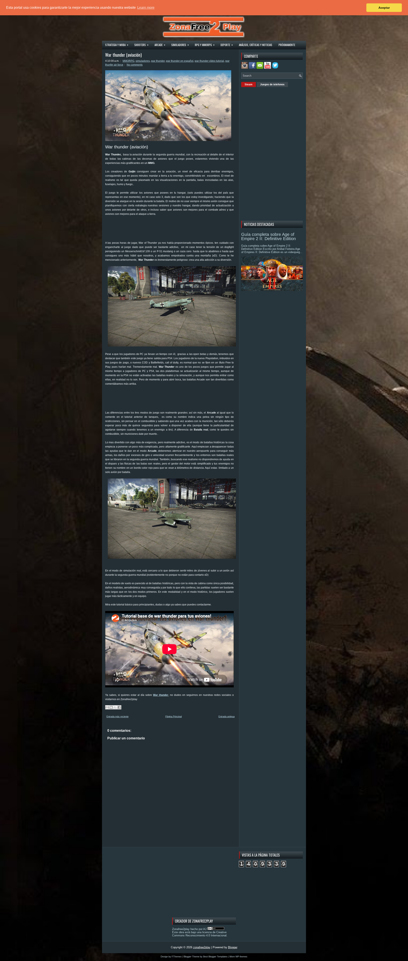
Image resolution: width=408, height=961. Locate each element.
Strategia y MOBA (116, 44)
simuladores (143, 60)
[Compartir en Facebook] (119, 707)
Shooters (141, 44)
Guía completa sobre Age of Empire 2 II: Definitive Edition (268, 236)
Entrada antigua (226, 716)
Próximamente (287, 45)
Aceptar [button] (384, 7)
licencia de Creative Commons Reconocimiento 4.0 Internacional (199, 934)
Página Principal (173, 716)
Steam (248, 84)
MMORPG (128, 60)
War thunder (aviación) (123, 55)
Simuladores (180, 44)
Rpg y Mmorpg (205, 44)
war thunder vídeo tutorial (209, 60)
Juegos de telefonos (272, 84)
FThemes (177, 956)
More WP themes (238, 956)
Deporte (227, 44)
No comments (135, 64)
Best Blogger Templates (215, 956)
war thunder (158, 60)
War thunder (160, 695)
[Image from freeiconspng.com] (275, 67)
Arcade (159, 44)
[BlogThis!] (111, 707)
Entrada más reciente (117, 716)
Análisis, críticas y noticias (255, 45)
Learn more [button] (145, 7)
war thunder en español (179, 60)
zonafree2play (201, 947)
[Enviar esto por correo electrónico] (107, 707)
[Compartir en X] (115, 707)
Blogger (232, 947)
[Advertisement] (182, 229)
